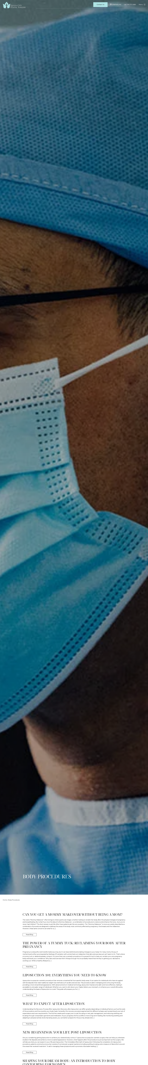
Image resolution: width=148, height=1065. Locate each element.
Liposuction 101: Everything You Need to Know (65, 975)
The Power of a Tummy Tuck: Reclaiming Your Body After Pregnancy (74, 945)
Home (5, 900)
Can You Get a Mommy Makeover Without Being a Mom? (72, 914)
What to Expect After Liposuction (54, 1003)
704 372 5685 (131, 4)
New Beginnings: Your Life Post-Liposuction (62, 1032)
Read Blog (29, 934)
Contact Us (100, 4)
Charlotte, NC (116, 4)
